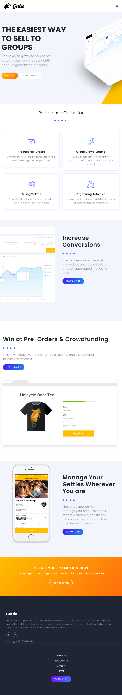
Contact (61, 665)
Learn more (30, 75)
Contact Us (61, 679)
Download (73, 531)
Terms (61, 670)
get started (61, 583)
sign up (9, 75)
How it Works (61, 660)
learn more (14, 367)
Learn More (73, 281)
